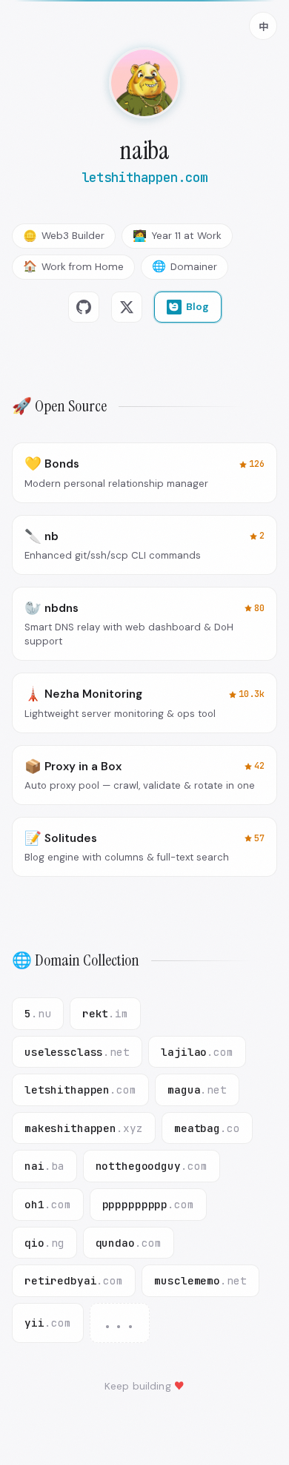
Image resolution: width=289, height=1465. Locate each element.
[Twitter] (126, 307)
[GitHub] (83, 307)
